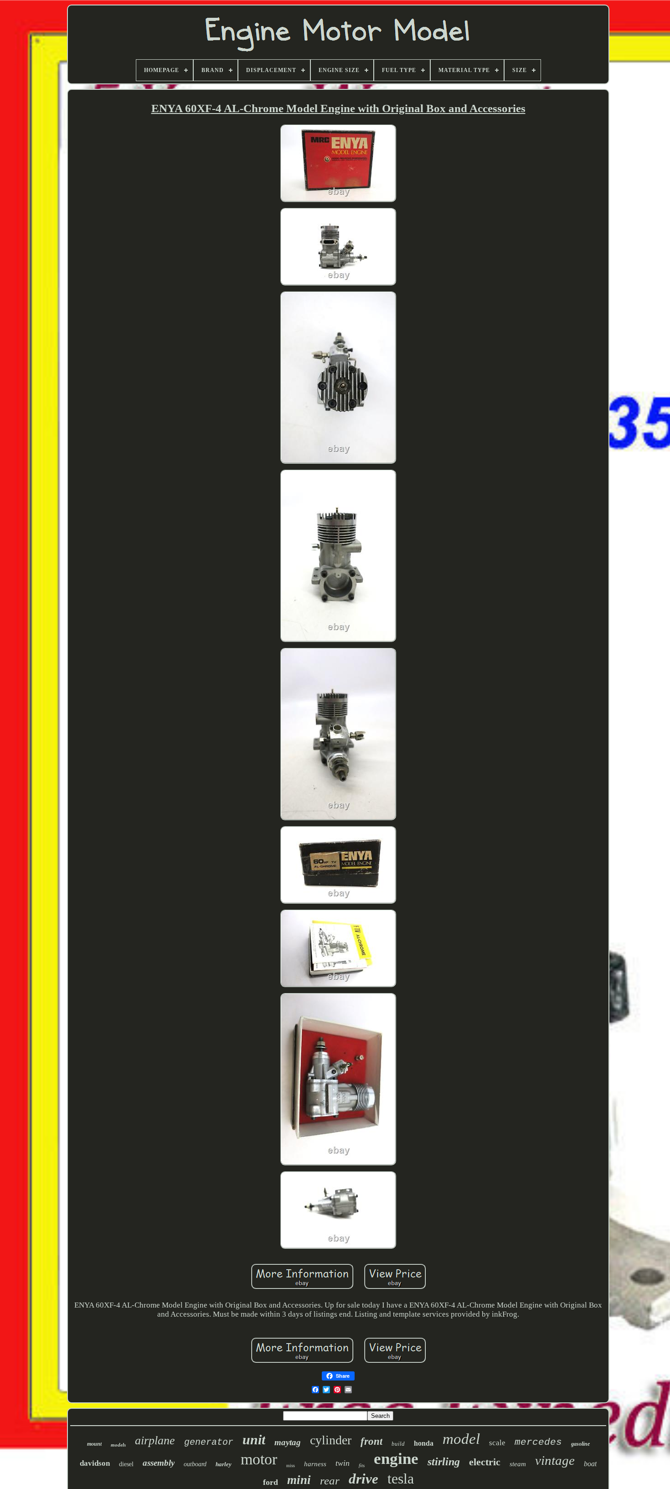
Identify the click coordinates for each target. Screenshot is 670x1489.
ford (270, 1482)
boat (590, 1464)
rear (330, 1480)
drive (363, 1479)
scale (497, 1442)
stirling (444, 1462)
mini (299, 1480)
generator (208, 1442)
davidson (95, 1463)
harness (315, 1464)
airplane (155, 1440)
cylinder (330, 1440)
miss (290, 1465)
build (398, 1443)
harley (224, 1464)
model (461, 1439)
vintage (555, 1460)
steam (518, 1464)
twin (342, 1463)
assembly (159, 1463)
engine (396, 1459)
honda (423, 1443)
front (371, 1441)
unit (253, 1439)
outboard (195, 1464)
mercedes (538, 1442)
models (118, 1445)
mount (94, 1444)
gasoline (580, 1444)
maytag (287, 1442)
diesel (126, 1464)
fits (362, 1465)
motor (259, 1459)
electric (484, 1462)
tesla (400, 1478)
